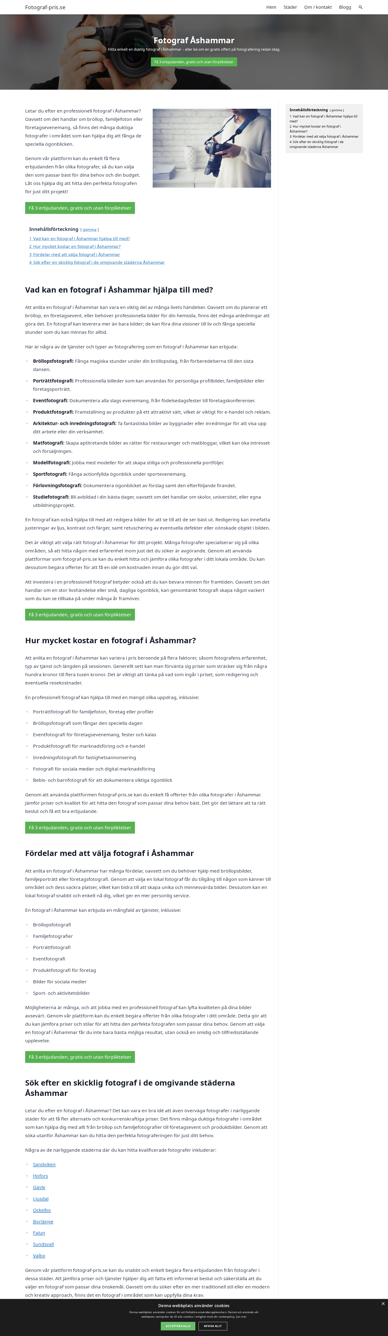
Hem (271, 7)
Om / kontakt (318, 7)
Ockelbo (42, 1210)
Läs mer (241, 1317)
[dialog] (194, 1317)
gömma (89, 229)
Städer (290, 7)
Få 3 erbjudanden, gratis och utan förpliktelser (194, 61)
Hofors (40, 1176)
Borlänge (43, 1221)
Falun (39, 1233)
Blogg (345, 7)
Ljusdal (40, 1198)
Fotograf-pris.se (45, 7)
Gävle (39, 1187)
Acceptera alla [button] (178, 1326)
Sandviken (44, 1164)
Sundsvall (43, 1244)
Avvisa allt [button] (213, 1326)
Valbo (39, 1255)
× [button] (383, 1304)
